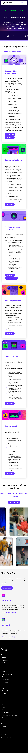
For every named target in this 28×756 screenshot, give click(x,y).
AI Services (5, 674)
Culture (3, 657)
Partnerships (5, 684)
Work (2, 671)
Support (4, 729)
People (3, 690)
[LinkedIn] (2, 653)
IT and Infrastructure (7, 679)
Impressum (4, 746)
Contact (3, 726)
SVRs (6, 81)
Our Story (4, 660)
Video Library (5, 715)
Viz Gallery (5, 712)
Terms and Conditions (7, 740)
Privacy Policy (5, 737)
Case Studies (5, 682)
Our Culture (5, 663)
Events (3, 710)
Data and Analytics (7, 677)
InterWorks (7, 3)
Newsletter (5, 720)
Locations (4, 698)
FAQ (2, 743)
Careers (4, 696)
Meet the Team (6, 693)
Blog (3, 707)
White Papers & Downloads (9, 718)
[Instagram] (6, 653)
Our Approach (5, 665)
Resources (4, 704)
